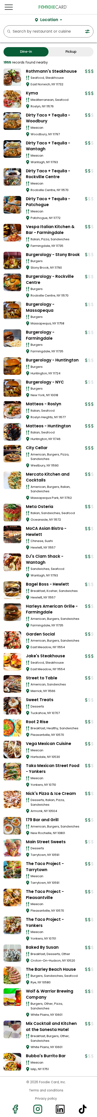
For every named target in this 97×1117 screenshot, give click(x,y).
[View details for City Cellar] (12, 454)
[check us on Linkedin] (60, 1109)
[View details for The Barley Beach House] (12, 975)
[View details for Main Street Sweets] (12, 848)
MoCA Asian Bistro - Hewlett (46, 531)
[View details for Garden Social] (12, 640)
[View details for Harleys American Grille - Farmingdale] (12, 612)
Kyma (32, 93)
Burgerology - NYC (45, 382)
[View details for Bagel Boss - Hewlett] (12, 590)
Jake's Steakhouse (45, 656)
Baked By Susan (42, 947)
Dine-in (26, 51)
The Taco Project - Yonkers (45, 922)
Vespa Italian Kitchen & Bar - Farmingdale (50, 230)
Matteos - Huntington (48, 426)
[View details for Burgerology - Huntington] (12, 366)
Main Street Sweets (46, 842)
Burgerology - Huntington (52, 360)
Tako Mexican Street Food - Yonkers (52, 769)
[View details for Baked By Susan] (12, 953)
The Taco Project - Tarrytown (45, 867)
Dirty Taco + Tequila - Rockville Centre (48, 174)
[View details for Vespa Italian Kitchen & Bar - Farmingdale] (12, 232)
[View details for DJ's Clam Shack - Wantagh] (12, 562)
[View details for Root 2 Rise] (12, 728)
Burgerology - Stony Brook (53, 254)
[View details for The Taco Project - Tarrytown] (12, 869)
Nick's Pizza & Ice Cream (51, 793)
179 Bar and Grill (42, 820)
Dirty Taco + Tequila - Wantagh (48, 146)
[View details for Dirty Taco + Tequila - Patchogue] (12, 205)
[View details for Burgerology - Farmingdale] (12, 338)
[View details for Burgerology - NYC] (12, 388)
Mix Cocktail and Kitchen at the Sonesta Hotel (51, 1026)
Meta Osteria (39, 506)
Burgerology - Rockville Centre (50, 279)
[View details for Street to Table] (12, 684)
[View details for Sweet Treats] (12, 706)
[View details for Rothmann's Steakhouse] (12, 77)
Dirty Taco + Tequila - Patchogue (48, 202)
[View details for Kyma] (12, 99)
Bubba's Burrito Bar (46, 1056)
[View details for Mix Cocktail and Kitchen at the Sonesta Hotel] (12, 1029)
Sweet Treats (39, 700)
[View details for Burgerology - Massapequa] (12, 310)
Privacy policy (46, 1098)
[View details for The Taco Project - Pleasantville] (12, 897)
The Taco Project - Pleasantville (45, 894)
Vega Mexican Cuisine (48, 743)
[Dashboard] (95, 7)
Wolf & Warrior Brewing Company (49, 994)
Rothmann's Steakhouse (51, 71)
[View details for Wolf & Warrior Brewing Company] (12, 997)
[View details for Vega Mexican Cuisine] (12, 749)
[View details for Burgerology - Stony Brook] (12, 260)
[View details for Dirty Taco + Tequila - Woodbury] (12, 121)
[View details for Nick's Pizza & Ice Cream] (12, 799)
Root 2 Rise (37, 722)
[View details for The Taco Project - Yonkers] (12, 925)
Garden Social (40, 634)
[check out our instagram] (37, 1109)
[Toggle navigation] (9, 7)
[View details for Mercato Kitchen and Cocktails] (12, 480)
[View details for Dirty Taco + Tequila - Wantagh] (12, 149)
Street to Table (41, 678)
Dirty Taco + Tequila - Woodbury (48, 118)
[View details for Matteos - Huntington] (12, 432)
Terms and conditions (46, 1090)
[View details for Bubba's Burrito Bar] (12, 1062)
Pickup (71, 51)
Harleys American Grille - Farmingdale (52, 609)
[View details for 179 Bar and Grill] (12, 826)
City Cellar (37, 448)
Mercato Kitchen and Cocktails (47, 477)
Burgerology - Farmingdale (40, 335)
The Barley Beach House (51, 969)
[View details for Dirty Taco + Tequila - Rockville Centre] (12, 177)
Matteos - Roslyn (43, 404)
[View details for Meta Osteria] (12, 512)
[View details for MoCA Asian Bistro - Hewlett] (12, 534)
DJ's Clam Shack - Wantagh (44, 559)
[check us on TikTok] (82, 1109)
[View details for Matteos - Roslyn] (12, 410)
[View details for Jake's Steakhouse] (12, 662)
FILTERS (88, 31)
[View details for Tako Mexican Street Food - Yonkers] (12, 771)
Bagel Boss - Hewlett (47, 584)
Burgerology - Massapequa (40, 307)
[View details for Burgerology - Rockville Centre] (12, 282)
